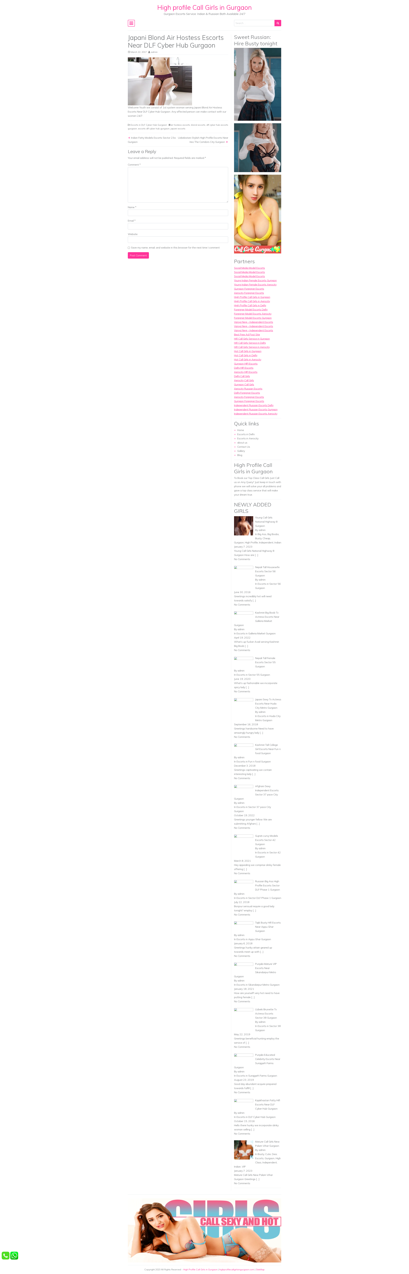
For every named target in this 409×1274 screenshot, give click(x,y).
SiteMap (260, 1269)
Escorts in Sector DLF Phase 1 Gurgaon (259, 898)
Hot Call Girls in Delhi (245, 355)
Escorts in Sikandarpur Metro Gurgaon (258, 984)
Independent (266, 542)
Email (131, 220)
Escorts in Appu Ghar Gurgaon (254, 939)
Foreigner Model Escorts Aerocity (252, 313)
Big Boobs (273, 534)
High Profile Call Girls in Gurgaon (252, 297)
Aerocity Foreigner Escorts (249, 292)
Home (240, 430)
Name (132, 207)
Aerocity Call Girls (244, 380)
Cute (268, 1154)
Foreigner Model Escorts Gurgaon (253, 317)
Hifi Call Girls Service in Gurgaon (252, 338)
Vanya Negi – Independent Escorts (253, 322)
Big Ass (262, 534)
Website (133, 234)
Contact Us (243, 446)
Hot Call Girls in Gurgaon (247, 351)
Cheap (266, 538)
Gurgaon (239, 542)
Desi (274, 1154)
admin (154, 52)
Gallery (241, 450)
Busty (258, 538)
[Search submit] (277, 23)
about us (242, 442)
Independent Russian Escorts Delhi (253, 405)
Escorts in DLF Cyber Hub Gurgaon (149, 124)
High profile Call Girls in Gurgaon (204, 7)
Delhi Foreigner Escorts (247, 392)
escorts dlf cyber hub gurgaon (154, 128)
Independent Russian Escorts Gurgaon (256, 409)
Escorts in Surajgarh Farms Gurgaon (257, 1075)
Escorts (259, 1158)
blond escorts (198, 124)
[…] (256, 555)
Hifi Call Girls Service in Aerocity (252, 347)
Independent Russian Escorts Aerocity (255, 413)
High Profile (251, 542)
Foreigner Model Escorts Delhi (250, 309)
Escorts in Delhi (246, 434)
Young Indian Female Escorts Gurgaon (255, 280)
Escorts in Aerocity (248, 438)
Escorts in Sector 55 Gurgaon (253, 674)
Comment (134, 164)
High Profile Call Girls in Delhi (250, 305)
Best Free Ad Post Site (247, 334)
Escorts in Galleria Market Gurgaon (256, 633)
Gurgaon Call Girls (244, 384)
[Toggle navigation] (131, 23)
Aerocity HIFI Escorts (245, 372)
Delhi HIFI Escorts (243, 367)
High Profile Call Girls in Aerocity (252, 301)
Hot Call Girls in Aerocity (247, 359)
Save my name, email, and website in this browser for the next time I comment (175, 247)
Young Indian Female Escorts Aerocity (255, 284)
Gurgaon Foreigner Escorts (249, 288)
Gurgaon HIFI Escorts (246, 363)
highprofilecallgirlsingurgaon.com (236, 1269)
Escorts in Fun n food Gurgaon (254, 761)
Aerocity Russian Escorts (248, 388)
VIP (244, 1166)
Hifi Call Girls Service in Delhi (250, 342)
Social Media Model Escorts (249, 267)
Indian (277, 542)
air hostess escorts (180, 124)
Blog (239, 455)
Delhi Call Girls (242, 376)
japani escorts (178, 128)
